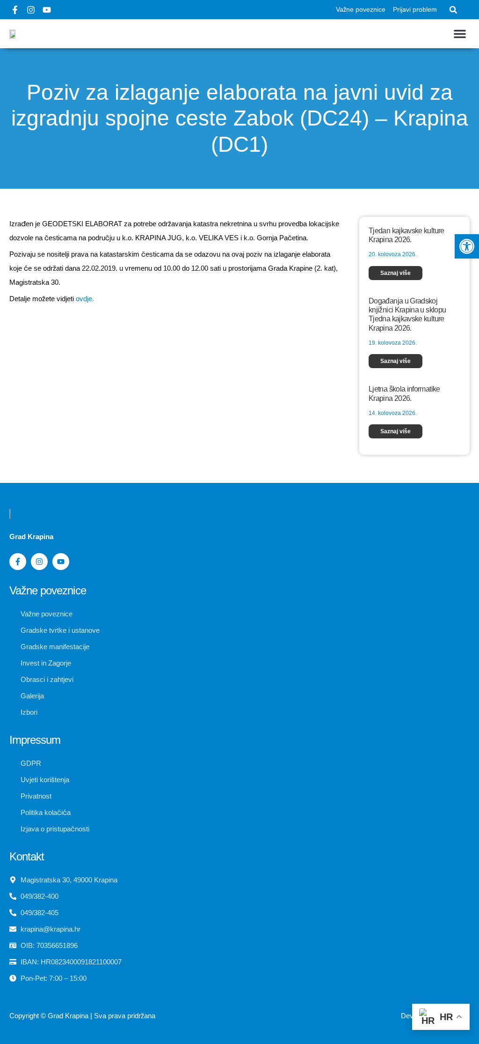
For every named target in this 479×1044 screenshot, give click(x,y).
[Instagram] (30, 9)
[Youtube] (46, 9)
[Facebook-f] (15, 9)
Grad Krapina (68, 1016)
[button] (453, 10)
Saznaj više (395, 273)
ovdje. (85, 299)
